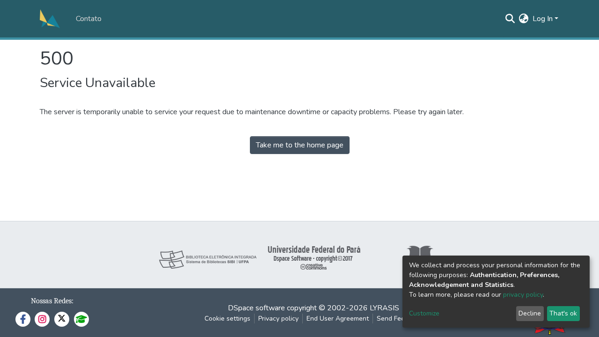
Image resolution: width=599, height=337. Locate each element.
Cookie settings (227, 318)
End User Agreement (338, 318)
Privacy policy (278, 318)
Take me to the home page (299, 145)
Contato (89, 19)
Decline (530, 313)
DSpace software (256, 308)
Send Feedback (400, 318)
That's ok (563, 313)
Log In (543, 19)
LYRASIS (384, 308)
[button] (524, 18)
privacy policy (523, 294)
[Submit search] (510, 18)
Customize (424, 313)
